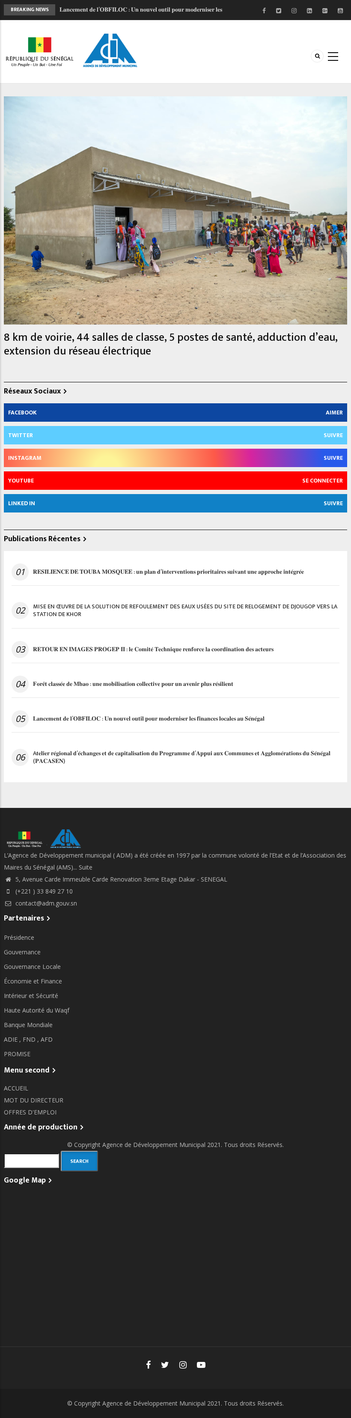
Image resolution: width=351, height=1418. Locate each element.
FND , (32, 1039)
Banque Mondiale (28, 1025)
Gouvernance (22, 952)
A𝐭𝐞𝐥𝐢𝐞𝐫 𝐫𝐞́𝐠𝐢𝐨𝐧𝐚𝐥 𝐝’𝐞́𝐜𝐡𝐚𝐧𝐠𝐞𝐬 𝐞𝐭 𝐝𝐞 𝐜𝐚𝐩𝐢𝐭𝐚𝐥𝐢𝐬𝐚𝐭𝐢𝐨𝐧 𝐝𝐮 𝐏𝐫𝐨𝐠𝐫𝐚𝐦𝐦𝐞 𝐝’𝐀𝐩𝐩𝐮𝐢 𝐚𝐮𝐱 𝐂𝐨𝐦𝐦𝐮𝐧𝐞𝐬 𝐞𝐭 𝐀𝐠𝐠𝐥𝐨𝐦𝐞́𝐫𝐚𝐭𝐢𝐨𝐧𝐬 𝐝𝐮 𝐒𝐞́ (181, 757)
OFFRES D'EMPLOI (30, 1112)
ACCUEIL (16, 1088)
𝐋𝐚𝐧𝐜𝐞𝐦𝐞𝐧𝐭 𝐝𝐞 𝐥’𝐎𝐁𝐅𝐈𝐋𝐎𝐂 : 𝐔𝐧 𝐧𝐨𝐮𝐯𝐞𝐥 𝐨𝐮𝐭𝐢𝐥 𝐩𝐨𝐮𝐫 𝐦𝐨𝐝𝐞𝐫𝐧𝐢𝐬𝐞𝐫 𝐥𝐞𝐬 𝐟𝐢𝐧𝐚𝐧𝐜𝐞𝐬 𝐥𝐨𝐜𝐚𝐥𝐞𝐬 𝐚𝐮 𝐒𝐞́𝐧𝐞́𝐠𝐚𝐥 (149, 719)
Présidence (19, 937)
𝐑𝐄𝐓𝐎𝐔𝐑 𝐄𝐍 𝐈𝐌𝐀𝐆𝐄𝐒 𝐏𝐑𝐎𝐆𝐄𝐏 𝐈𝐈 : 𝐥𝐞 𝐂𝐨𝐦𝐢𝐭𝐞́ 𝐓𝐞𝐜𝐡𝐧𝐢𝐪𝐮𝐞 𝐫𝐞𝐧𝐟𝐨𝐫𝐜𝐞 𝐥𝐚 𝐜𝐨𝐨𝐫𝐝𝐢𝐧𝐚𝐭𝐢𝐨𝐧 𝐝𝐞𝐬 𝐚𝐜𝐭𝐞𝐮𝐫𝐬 (153, 649)
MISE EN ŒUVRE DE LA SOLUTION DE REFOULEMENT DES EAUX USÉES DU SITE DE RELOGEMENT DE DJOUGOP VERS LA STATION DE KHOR (185, 610)
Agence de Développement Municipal (153, 1145)
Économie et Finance (33, 981)
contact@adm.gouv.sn (45, 903)
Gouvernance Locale (32, 966)
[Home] (73, 51)
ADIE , (13, 1039)
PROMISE (17, 1054)
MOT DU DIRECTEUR (33, 1100)
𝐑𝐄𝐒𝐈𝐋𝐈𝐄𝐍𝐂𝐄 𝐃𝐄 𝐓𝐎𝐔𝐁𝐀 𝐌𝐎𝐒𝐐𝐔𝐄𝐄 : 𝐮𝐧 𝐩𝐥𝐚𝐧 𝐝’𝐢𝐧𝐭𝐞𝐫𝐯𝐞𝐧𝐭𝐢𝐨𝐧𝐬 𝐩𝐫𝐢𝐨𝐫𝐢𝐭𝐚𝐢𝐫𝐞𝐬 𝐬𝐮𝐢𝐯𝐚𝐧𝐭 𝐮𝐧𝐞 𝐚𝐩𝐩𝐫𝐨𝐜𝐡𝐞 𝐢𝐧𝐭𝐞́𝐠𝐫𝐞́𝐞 (168, 572)
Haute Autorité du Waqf (36, 1010)
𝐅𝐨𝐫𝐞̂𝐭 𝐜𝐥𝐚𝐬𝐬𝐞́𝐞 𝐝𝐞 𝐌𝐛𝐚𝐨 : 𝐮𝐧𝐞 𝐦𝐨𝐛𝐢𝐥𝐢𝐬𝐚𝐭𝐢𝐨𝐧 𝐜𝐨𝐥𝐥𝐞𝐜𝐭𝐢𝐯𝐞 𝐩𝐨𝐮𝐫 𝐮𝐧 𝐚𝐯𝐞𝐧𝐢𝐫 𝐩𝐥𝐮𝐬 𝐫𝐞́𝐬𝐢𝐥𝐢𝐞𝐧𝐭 (133, 684)
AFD (47, 1039)
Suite (85, 867)
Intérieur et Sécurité (31, 996)
